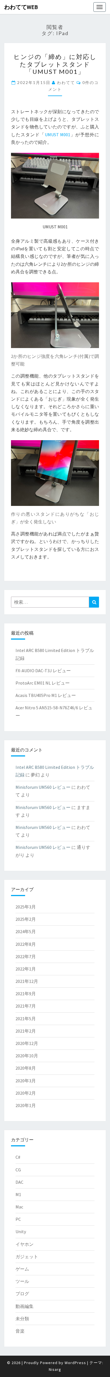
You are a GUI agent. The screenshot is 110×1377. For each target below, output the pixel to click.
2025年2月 (26, 919)
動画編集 (25, 1306)
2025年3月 (26, 907)
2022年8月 (26, 944)
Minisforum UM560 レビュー (43, 787)
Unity (21, 1231)
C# (18, 1157)
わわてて (66, 82)
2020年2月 (26, 1093)
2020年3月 (26, 1080)
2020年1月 (26, 1105)
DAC (19, 1182)
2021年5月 (26, 1018)
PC (18, 1219)
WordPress (75, 1362)
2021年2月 (26, 1031)
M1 (18, 1194)
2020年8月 (26, 1068)
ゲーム (22, 1269)
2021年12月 (27, 981)
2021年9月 (26, 993)
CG (18, 1170)
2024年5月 (26, 931)
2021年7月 (26, 1006)
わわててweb (21, 6)
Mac (19, 1207)
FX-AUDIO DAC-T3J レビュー (43, 670)
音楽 (20, 1331)
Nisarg (55, 1369)
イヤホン (25, 1244)
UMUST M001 (57, 134)
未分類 (22, 1318)
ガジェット (27, 1256)
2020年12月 (27, 1043)
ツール (22, 1281)
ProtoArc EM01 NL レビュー (43, 683)
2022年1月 (26, 969)
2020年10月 (27, 1055)
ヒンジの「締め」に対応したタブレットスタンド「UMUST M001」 (55, 64)
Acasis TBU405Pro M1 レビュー (46, 695)
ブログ (22, 1293)
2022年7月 (26, 956)
